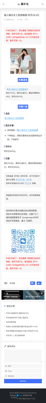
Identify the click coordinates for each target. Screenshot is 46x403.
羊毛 (28, 183)
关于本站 (14, 397)
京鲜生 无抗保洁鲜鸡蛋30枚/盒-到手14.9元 (21, 326)
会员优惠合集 (11, 322)
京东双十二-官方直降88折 (15, 335)
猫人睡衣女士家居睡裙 (17, 89)
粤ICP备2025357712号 (27, 398)
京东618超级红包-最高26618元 (17, 313)
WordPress (32, 393)
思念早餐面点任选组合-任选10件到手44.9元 (22, 331)
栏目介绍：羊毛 (23, 179)
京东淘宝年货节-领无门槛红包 (17, 317)
